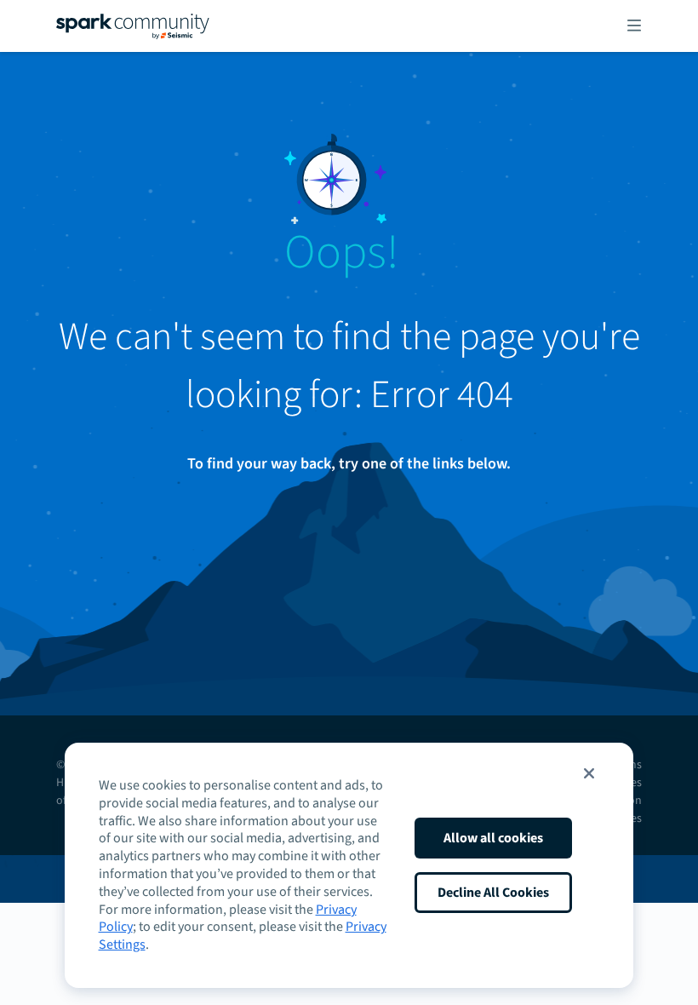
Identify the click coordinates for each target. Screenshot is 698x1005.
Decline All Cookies (493, 892)
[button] (589, 773)
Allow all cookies (493, 838)
